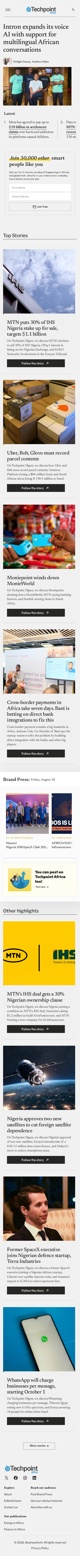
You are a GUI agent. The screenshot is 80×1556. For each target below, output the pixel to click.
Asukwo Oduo (40, 62)
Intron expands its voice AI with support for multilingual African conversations (36, 39)
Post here (40, 886)
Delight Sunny (21, 62)
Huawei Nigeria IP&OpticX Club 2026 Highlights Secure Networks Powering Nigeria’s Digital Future (27, 845)
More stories (39, 1446)
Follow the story (33, 363)
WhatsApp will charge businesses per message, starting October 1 (31, 1386)
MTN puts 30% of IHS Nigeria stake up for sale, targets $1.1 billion (32, 328)
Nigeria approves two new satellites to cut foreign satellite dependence (39, 1125)
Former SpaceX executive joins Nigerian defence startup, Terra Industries (39, 1255)
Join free (42, 206)
